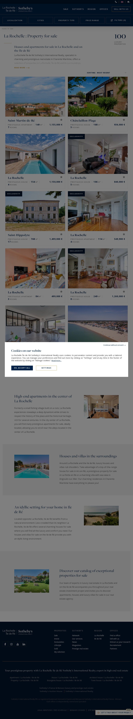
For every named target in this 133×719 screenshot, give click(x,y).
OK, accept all (22, 368)
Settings (46, 368)
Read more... (56, 360)
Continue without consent (113, 345)
